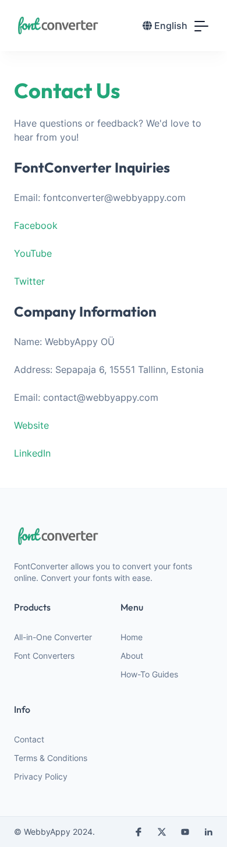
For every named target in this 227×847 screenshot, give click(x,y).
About (131, 656)
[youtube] (185, 832)
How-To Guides (149, 674)
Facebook (36, 225)
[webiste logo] (113, 536)
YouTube (33, 253)
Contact (29, 739)
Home (131, 637)
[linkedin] (208, 832)
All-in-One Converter (53, 637)
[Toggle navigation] (201, 25)
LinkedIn (32, 453)
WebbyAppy (47, 832)
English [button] (171, 25)
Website (31, 425)
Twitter (29, 281)
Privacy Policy (41, 776)
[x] (161, 832)
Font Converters (44, 656)
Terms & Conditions (50, 758)
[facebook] (138, 832)
